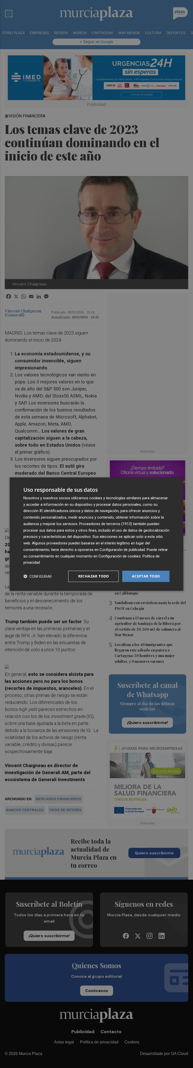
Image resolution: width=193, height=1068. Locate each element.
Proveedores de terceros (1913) (105, 524)
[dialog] (96, 534)
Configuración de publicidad (122, 549)
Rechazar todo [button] (93, 576)
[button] (37, 576)
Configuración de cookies (120, 556)
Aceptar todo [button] (146, 576)
